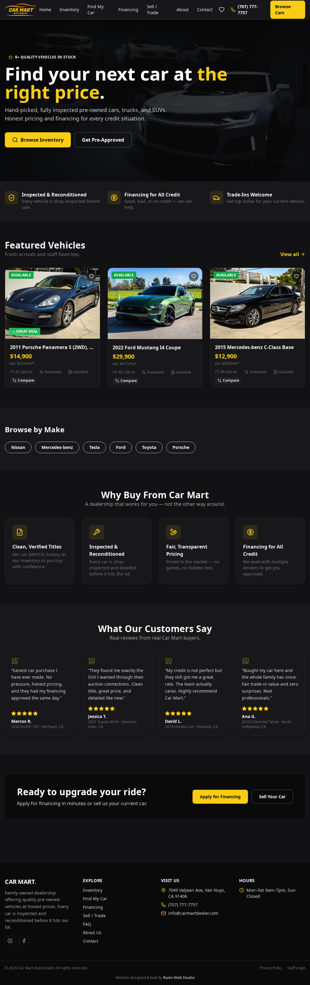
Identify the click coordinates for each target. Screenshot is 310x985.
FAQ (87, 924)
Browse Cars (283, 9)
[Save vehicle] (91, 276)
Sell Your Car (272, 796)
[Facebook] (24, 941)
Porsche (181, 447)
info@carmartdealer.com (193, 913)
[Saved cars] (221, 9)
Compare (26, 380)
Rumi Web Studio (179, 977)
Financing (128, 9)
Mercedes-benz (57, 447)
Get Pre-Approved (103, 140)
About (182, 9)
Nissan (18, 447)
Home (45, 9)
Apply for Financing (220, 796)
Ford (121, 447)
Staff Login (296, 968)
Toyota (149, 447)
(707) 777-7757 (248, 9)
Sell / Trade (152, 9)
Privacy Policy (271, 968)
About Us (92, 932)
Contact (205, 9)
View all (289, 254)
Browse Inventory (42, 140)
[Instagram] (10, 941)
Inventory (69, 9)
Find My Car (95, 9)
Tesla (94, 447)
